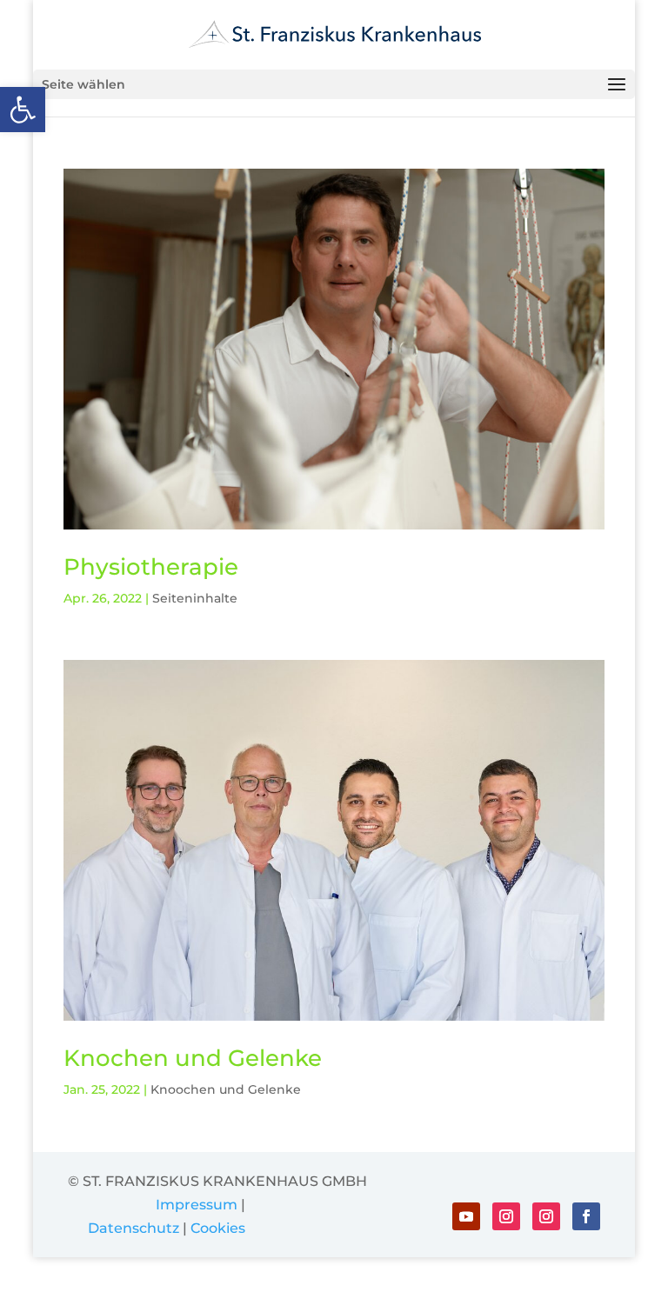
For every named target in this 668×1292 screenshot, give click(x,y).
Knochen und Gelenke (192, 1058)
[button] (22, 109)
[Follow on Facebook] (586, 1216)
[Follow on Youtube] (466, 1216)
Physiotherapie (150, 567)
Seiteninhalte (194, 598)
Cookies (217, 1228)
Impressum (196, 1204)
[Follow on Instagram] (506, 1216)
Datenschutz (133, 1228)
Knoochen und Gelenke (225, 1089)
